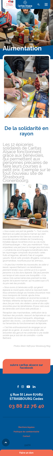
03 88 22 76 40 (26, 406)
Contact (26, 436)
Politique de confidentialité (26, 432)
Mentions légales (26, 427)
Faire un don (26, 452)
